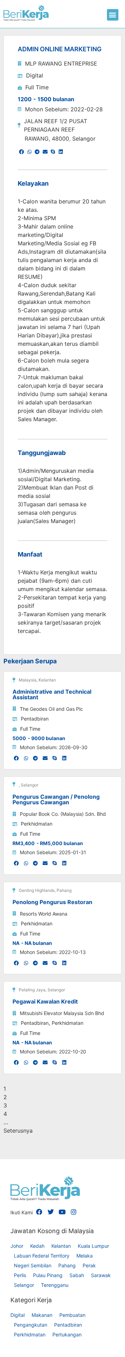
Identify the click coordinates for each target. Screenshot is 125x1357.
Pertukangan (67, 1334)
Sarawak (101, 1275)
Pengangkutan (30, 1325)
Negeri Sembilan (32, 1265)
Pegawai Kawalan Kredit (45, 1001)
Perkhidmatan (36, 824)
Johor (16, 1246)
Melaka (84, 1256)
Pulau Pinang (47, 1275)
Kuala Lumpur (93, 1246)
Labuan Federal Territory (41, 1256)
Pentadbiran (35, 719)
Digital (34, 75)
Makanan (42, 1315)
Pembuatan (72, 1315)
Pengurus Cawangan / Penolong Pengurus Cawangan (56, 799)
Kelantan (47, 680)
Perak (89, 1265)
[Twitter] (51, 1212)
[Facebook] (39, 1212)
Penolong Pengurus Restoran (52, 902)
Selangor (83, 138)
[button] (112, 15)
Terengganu (54, 1285)
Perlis (20, 1275)
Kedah (37, 1246)
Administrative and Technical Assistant (51, 694)
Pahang (64, 890)
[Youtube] (62, 1212)
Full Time (37, 87)
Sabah (76, 1275)
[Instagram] (73, 1212)
